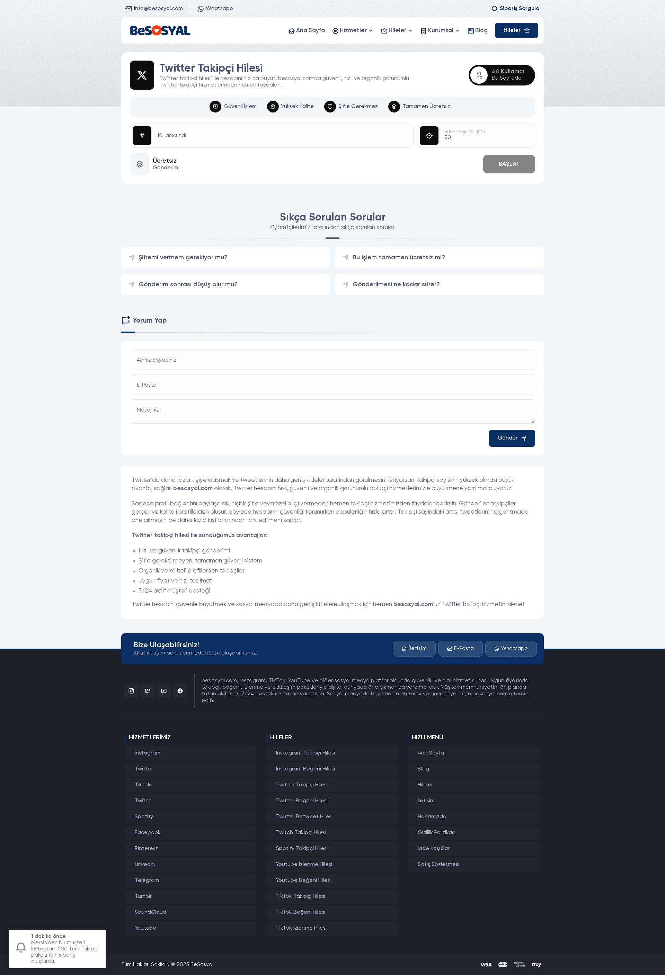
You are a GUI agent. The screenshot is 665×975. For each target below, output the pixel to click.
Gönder (507, 438)
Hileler (425, 785)
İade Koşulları (434, 848)
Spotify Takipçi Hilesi (302, 848)
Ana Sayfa (431, 753)
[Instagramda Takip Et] (131, 691)
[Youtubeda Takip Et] (164, 691)
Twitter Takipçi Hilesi (302, 785)
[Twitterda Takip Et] (147, 691)
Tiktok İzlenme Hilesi (301, 928)
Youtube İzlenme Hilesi (304, 864)
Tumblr (143, 896)
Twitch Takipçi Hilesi (301, 833)
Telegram (147, 880)
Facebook (148, 833)
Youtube (145, 928)
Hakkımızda (432, 817)
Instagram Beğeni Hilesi (305, 769)
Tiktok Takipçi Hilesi (300, 896)
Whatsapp (219, 8)
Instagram (147, 753)
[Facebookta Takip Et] (180, 691)
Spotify (144, 817)
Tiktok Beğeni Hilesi (300, 912)
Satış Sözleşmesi (438, 864)
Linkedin (145, 864)
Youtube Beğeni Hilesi (303, 880)
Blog (423, 769)
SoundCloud (150, 912)
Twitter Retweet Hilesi (304, 817)
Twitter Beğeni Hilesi (302, 801)
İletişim (418, 648)
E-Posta (464, 648)
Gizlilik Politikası (436, 833)
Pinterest (146, 848)
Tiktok (143, 785)
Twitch (143, 801)
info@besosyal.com (158, 8)
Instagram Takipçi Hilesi (305, 753)
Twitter (144, 769)
